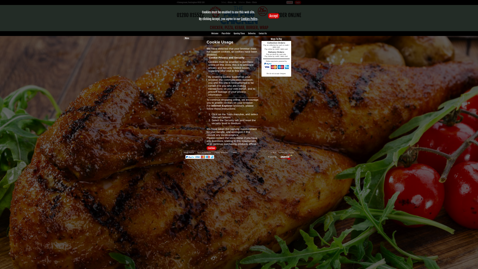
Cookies (234, 152)
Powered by (272, 157)
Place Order (226, 33)
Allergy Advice (189, 152)
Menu (187, 38)
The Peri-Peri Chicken (286, 153)
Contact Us (263, 33)
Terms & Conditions (204, 152)
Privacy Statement (221, 152)
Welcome (214, 33)
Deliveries (252, 33)
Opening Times (239, 33)
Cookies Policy (249, 19)
